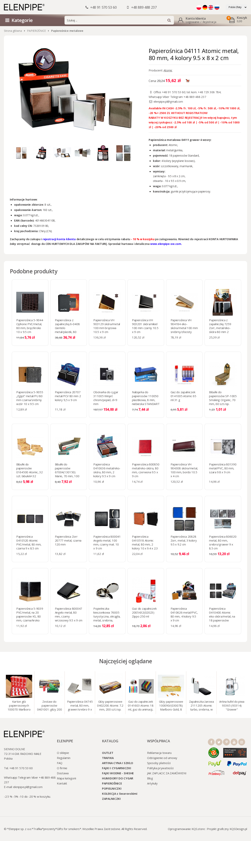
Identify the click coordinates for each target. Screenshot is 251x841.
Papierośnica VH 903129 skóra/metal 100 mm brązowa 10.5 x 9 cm (106, 326)
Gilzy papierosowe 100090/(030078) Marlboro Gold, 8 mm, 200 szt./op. (171, 706)
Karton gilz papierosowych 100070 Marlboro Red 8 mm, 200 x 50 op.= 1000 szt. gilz (19, 706)
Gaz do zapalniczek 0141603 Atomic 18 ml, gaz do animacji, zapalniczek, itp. (141, 706)
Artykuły (152, 783)
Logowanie (192, 22)
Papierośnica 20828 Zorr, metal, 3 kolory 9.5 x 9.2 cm (184, 540)
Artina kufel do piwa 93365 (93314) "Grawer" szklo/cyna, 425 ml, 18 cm (231, 706)
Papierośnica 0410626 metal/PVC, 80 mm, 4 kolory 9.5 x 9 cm (184, 614)
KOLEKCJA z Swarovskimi (119, 793)
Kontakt (62, 783)
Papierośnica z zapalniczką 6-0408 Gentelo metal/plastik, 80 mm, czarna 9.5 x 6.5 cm (68, 330)
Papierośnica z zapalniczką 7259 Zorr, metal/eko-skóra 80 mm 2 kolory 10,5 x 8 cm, (221, 328)
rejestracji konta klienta (59, 239)
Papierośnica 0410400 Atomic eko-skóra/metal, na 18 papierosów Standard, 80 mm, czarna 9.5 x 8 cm (222, 618)
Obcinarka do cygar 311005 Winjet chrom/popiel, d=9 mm (105, 398)
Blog (150, 778)
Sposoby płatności (159, 763)
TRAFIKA (108, 758)
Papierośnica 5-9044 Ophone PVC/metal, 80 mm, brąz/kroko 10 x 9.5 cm (29, 326)
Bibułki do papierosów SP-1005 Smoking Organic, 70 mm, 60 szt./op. (223, 398)
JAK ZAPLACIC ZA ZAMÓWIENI (166, 773)
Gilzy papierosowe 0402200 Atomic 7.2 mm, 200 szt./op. (110, 705)
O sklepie (63, 753)
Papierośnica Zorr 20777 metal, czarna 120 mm (68, 540)
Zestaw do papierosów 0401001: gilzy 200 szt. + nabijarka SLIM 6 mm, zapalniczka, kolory (49, 706)
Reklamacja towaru (159, 753)
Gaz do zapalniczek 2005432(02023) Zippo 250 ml (144, 612)
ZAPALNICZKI (111, 799)
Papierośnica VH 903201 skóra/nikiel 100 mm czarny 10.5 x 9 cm (145, 326)
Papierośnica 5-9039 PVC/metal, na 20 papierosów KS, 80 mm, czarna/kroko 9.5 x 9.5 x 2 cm (29, 616)
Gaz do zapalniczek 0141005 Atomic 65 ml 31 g (183, 396)
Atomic (168, 70)
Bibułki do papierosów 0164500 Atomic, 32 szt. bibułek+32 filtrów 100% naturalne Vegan (29, 474)
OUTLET (107, 753)
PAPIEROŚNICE (36, 31)
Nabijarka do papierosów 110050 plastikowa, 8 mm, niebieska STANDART (146, 398)
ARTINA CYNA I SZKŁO (117, 763)
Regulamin (63, 758)
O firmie (62, 768)
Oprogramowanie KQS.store (186, 829)
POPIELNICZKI (111, 788)
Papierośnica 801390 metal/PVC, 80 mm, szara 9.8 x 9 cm (222, 468)
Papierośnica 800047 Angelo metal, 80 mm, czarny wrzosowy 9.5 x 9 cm (68, 614)
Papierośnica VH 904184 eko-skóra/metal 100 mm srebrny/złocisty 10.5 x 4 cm (184, 328)
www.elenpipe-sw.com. (166, 244)
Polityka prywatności (160, 768)
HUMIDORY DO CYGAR (117, 778)
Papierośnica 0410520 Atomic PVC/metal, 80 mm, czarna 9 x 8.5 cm (28, 542)
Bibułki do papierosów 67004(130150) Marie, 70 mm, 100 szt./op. (67, 472)
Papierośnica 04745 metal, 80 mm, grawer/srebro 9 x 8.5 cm (80, 706)
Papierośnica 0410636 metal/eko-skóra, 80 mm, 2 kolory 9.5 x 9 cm (106, 470)
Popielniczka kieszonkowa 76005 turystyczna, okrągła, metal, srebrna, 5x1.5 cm (106, 616)
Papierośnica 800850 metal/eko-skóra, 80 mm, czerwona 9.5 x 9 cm (145, 470)
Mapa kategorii (66, 778)
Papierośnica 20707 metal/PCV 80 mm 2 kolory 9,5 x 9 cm (68, 396)
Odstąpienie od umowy (162, 758)
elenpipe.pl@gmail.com (168, 101)
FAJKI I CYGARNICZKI (116, 768)
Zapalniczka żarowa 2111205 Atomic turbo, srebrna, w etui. (201, 706)
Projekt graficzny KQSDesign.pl (227, 829)
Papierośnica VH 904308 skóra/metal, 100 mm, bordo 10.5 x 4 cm (184, 470)
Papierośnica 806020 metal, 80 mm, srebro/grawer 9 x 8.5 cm (222, 542)
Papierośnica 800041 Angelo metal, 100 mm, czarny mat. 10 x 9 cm (107, 542)
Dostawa (63, 773)
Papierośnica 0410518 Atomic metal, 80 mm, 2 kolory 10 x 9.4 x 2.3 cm (145, 544)
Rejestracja (209, 22)
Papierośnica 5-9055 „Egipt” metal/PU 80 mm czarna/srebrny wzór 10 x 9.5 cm (29, 398)
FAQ (59, 763)
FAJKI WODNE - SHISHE (118, 773)
